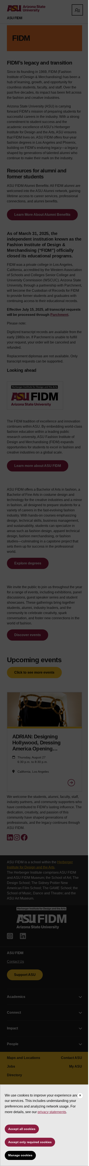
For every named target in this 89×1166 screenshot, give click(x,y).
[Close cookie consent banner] (80, 1096)
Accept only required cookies (30, 1142)
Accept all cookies (21, 1129)
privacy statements (52, 1112)
